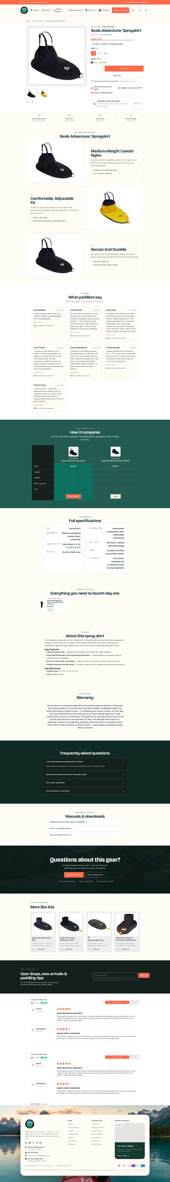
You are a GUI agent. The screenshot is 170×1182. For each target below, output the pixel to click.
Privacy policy (126, 1170)
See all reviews (106, 34)
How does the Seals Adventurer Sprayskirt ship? (66, 774)
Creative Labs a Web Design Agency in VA (104, 1170)
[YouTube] (40, 1143)
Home (28, 21)
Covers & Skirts (38, 21)
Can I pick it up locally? (55, 783)
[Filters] (132, 1002)
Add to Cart (124, 68)
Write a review (117, 1002)
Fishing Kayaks (73, 1127)
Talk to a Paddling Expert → (61, 828)
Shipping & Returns (98, 1127)
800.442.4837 (33, 1152)
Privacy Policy (96, 1131)
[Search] (133, 10)
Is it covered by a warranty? (58, 791)
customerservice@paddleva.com (39, 1155)
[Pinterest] (37, 1143)
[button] (140, 10)
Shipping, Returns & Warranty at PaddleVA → (68, 822)
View (116, 496)
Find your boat (121, 10)
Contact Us (95, 1124)
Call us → (137, 104)
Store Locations (97, 1134)
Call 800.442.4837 (74, 875)
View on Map (122, 1155)
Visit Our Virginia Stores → (60, 835)
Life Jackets (72, 1141)
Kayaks (70, 1124)
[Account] (147, 10)
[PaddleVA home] (24, 10)
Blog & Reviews (96, 1137)
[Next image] (32, 102)
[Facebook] (26, 1143)
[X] (33, 1143)
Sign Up (144, 975)
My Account (95, 1141)
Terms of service (139, 1170)
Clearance (71, 1144)
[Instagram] (30, 1143)
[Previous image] (27, 102)
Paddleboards (73, 1134)
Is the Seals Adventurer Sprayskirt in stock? (64, 762)
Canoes (71, 1131)
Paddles (71, 1137)
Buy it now (117, 75)
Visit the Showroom (95, 875)
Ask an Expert (96, 1144)
